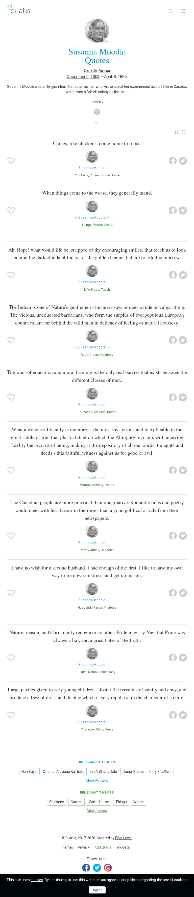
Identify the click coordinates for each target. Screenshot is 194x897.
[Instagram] (108, 868)
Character (87, 729)
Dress (109, 729)
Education (85, 412)
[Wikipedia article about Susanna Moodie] (97, 112)
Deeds (109, 485)
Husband (84, 607)
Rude (84, 355)
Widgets (123, 847)
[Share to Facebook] (173, 161)
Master (97, 607)
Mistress (110, 607)
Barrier (111, 412)
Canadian (107, 550)
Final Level (123, 838)
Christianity (107, 672)
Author (104, 70)
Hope (95, 289)
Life (87, 289)
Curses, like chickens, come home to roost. (97, 143)
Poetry (84, 550)
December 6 (78, 76)
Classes (100, 412)
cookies (37, 880)
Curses (95, 175)
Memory (97, 485)
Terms (67, 847)
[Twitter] (97, 868)
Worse (98, 225)
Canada (90, 70)
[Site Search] (171, 11)
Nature (93, 672)
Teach (105, 289)
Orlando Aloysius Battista (63, 772)
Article (94, 550)
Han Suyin (29, 772)
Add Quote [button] (103, 847)
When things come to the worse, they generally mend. (97, 192)
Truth (83, 672)
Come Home (110, 175)
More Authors (97, 780)
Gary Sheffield (160, 772)
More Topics (97, 811)
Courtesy (106, 355)
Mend (108, 225)
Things (86, 225)
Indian (94, 355)
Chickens (81, 175)
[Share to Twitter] (183, 161)
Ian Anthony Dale (103, 772)
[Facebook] (86, 868)
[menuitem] (177, 132)
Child (99, 729)
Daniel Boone (133, 772)
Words (85, 485)
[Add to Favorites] (11, 161)
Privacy (84, 847)
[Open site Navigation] (184, 11)
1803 (95, 76)
